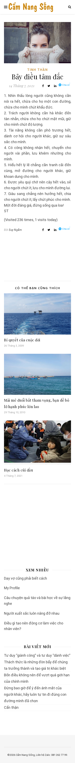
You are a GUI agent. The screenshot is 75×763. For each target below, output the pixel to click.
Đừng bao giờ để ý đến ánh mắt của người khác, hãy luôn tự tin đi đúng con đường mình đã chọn (35, 694)
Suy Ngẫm (15, 229)
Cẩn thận (11, 707)
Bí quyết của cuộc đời (22, 340)
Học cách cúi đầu (18, 470)
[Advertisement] (37, 258)
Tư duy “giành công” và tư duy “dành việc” (37, 655)
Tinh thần (37, 70)
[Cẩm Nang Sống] (31, 7)
